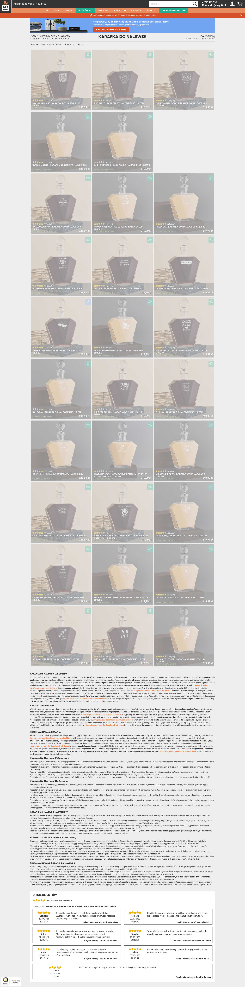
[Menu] (19, 977)
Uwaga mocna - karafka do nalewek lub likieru (112, 720)
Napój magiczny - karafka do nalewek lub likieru (101, 714)
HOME (33, 36)
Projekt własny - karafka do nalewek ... (193, 922)
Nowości (151, 10)
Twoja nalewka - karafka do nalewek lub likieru (178, 751)
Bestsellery (119, 10)
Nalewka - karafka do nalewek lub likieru (192, 940)
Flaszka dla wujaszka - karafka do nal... (193, 959)
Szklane (65, 36)
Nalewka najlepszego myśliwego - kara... (101, 922)
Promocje (136, 10)
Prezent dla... (53, 10)
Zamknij (241, 15)
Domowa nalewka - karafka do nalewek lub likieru (51, 738)
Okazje (69, 10)
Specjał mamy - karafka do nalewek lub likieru (105, 725)
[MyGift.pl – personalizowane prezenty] (6, 6)
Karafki (37, 38)
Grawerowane (48, 36)
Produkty (103, 10)
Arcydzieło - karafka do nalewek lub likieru (152, 691)
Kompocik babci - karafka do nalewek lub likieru (86, 699)
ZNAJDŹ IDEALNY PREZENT (173, 10)
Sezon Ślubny (85, 10)
